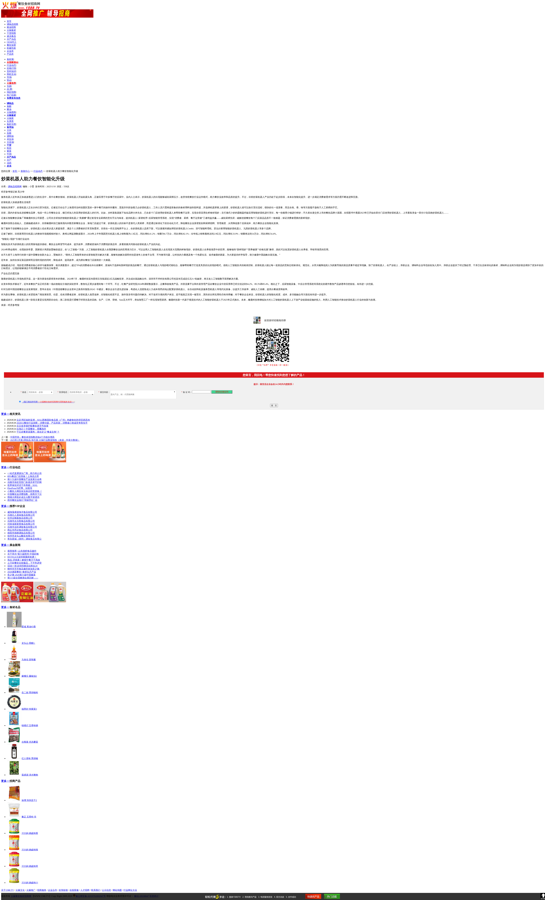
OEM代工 (11, 42)
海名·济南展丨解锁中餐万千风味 (24, 560)
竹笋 (9, 154)
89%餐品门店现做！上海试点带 (23, 476)
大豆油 (10, 142)
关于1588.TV (7, 890)
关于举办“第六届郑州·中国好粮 (23, 554)
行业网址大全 (130, 890)
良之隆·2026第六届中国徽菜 (21, 575)
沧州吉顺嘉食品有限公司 (20, 518)
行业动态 (11, 65)
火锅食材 (11, 30)
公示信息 (106, 890)
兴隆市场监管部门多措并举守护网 (25, 482)
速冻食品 (11, 36)
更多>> (5, 413)
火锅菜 (10, 118)
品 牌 (9, 89)
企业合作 (52, 890)
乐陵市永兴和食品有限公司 (21, 521)
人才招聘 (84, 890)
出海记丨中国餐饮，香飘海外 (31, 429)
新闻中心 (25, 171)
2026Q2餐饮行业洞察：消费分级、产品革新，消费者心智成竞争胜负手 (52, 423)
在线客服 (74, 890)
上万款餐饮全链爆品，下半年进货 (25, 563)
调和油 (10, 136)
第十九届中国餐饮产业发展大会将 (25, 479)
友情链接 (63, 890)
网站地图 (117, 890)
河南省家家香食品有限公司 (21, 524)
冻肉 (9, 163)
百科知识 (11, 71)
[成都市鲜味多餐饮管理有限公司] (33, 601)
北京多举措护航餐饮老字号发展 (32, 426)
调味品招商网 (15, 186)
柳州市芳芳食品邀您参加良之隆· (24, 569)
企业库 (10, 51)
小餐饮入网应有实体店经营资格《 (25, 491)
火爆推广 (30, 890)
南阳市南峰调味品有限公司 (21, 533)
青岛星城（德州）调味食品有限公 (25, 539)
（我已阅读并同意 (48, 402)
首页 (9, 21)
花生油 (10, 139)
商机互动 (11, 74)
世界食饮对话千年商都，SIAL (23, 485)
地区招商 (11, 92)
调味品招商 (12, 24)
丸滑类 (10, 121)
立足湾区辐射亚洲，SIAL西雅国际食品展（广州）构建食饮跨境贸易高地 (53, 420)
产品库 (10, 54)
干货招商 (11, 33)
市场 (9, 77)
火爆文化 (20, 890)
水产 (9, 160)
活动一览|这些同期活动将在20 (22, 566)
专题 (9, 86)
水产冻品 (11, 39)
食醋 (9, 106)
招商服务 (41, 890)
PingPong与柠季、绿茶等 (20, 488)
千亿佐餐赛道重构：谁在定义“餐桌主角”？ (38, 432)
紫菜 (9, 151)
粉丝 (9, 148)
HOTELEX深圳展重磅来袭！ (22, 557)
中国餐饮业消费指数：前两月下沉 (25, 494)
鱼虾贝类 (11, 124)
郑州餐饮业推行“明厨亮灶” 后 (22, 500)
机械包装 (11, 48)
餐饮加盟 (11, 45)
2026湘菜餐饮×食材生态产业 (22, 572)
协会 (9, 80)
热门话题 (11, 95)
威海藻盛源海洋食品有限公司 (22, 512)
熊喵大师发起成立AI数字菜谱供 (23, 497)
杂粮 (9, 133)
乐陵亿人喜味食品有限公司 (21, 515)
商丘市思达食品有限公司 (20, 530)
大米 (9, 130)
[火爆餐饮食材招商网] (47, 17)
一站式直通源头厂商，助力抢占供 (25, 473)
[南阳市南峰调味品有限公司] (33, 461)
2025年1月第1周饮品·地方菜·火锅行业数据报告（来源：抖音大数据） (45, 440)
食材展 (10, 59)
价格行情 (11, 68)
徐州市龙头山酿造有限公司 (21, 536)
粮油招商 (11, 27)
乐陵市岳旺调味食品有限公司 (22, 527)
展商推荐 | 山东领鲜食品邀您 (22, 551)
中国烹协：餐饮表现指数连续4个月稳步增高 (32, 437)
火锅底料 (11, 112)
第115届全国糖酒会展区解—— (23, 578)
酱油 (9, 109)
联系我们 (95, 890)
